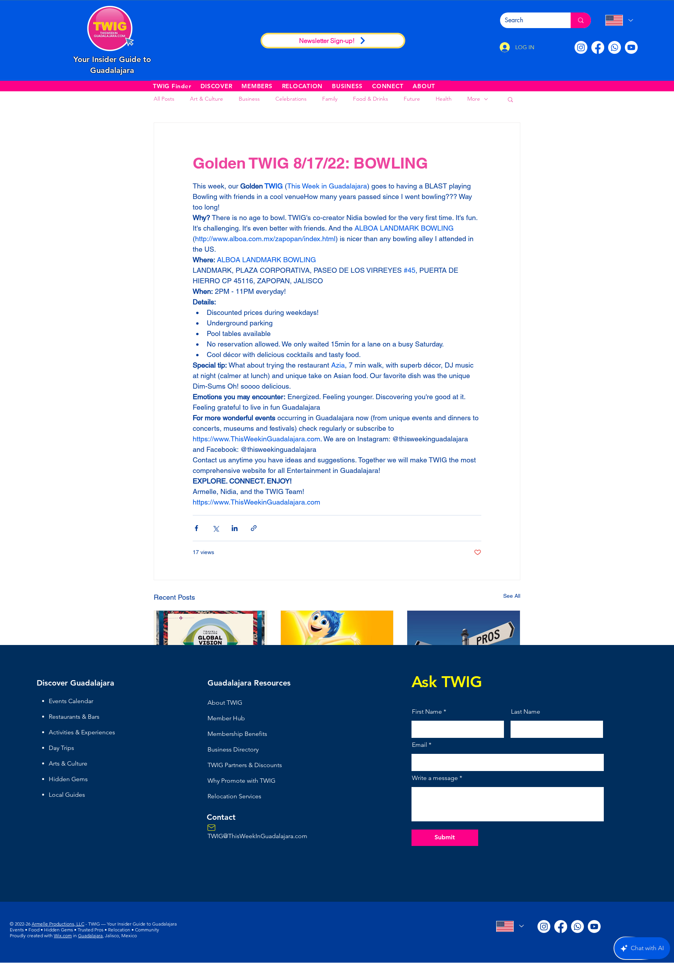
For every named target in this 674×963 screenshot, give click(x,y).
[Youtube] (631, 47)
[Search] (581, 20)
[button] (216, 85)
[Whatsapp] (614, 47)
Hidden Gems (68, 779)
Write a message (435, 778)
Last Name (525, 712)
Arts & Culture (68, 763)
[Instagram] (581, 47)
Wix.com (63, 935)
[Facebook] (597, 47)
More (473, 98)
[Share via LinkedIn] (234, 528)
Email (419, 745)
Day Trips (61, 748)
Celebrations (291, 98)
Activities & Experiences (82, 732)
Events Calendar (71, 701)
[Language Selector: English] (619, 20)
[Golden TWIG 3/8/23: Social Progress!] (210, 642)
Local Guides (67, 794)
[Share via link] (253, 528)
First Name (427, 712)
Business (249, 98)
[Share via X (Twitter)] (215, 528)
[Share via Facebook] (196, 528)
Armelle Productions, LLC (58, 924)
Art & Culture (206, 98)
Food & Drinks (370, 98)
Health (444, 98)
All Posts (164, 98)
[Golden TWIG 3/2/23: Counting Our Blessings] (337, 642)
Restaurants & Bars (74, 716)
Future (412, 98)
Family (329, 98)
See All (511, 596)
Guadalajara (90, 935)
